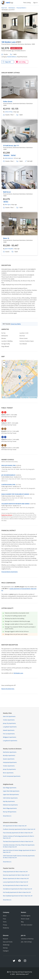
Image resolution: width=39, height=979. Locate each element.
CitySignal (5, 951)
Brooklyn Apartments (9, 755)
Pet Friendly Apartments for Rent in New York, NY (17, 892)
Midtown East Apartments (10, 805)
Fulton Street (7, 101)
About (4, 916)
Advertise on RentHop (27, 939)
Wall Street (7, 192)
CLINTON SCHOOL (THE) (8, 484)
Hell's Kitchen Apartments (10, 798)
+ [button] (4, 362)
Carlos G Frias (8, 112)
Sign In (35, 2)
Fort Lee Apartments (9, 734)
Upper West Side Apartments (11, 791)
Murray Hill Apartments (9, 812)
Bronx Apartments (8, 773)
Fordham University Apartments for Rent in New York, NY (19, 829)
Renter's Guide (25, 919)
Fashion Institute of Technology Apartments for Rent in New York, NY (18, 837)
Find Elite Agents (25, 916)
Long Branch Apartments (10, 740)
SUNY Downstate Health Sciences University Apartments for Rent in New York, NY (19, 856)
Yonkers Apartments (9, 720)
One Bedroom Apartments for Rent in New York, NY (17, 889)
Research (5, 939)
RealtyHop (6, 928)
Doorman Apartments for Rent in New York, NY (16, 875)
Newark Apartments (8, 730)
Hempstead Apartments (10, 762)
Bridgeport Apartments (9, 737)
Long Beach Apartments (10, 727)
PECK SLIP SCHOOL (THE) (8, 465)
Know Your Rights (16, 324)
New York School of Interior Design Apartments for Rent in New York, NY (19, 851)
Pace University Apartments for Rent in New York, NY (18, 833)
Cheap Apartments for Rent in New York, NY (15, 871)
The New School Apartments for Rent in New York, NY (18, 841)
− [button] (4, 365)
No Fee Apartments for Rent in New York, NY (15, 885)
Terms (4, 922)
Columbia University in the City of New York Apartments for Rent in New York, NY (18, 846)
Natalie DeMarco (11, 57)
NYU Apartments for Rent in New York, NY (15, 826)
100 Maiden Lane (8, 42)
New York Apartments (9, 716)
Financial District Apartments (9, 572)
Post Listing (27, 2)
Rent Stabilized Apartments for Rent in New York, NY (17, 896)
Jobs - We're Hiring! (26, 942)
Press (4, 919)
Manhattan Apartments (9, 752)
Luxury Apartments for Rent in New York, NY (15, 882)
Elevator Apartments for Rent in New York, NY (16, 878)
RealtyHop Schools (6, 515)
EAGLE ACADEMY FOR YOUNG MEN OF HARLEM (15, 494)
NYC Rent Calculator (26, 925)
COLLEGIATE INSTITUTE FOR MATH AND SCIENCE (15, 504)
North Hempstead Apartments (11, 776)
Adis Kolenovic (9, 158)
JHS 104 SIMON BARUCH (8, 475)
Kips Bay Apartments (9, 801)
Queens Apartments (8, 759)
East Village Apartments (9, 788)
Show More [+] (7, 816)
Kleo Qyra (7, 204)
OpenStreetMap (33, 397)
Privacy (5, 925)
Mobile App (6, 945)
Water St (6, 238)
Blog (22, 922)
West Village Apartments (10, 808)
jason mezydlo (9, 248)
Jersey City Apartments (9, 723)
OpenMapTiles (25, 397)
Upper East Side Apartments (11, 794)
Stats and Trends (7, 942)
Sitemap (5, 948)
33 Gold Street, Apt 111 (11, 145)
